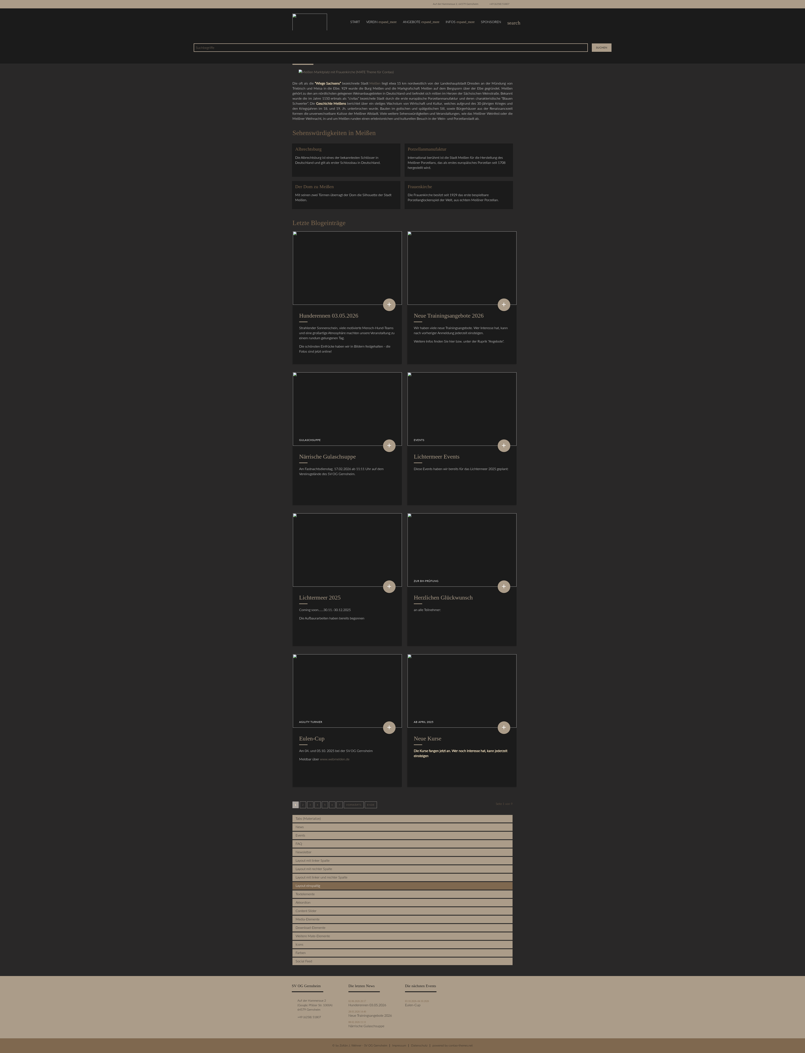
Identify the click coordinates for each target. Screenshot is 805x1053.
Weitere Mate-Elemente (313, 936)
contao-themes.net (461, 1045)
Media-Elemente (307, 919)
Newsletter (304, 852)
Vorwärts (353, 805)
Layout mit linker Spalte (313, 860)
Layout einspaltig (308, 885)
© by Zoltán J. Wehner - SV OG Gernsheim (359, 1045)
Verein (381, 22)
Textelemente (305, 894)
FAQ (299, 844)
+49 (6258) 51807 (499, 4)
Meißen (374, 83)
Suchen (601, 47)
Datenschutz (419, 1045)
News (300, 827)
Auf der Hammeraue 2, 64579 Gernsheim (455, 4)
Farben (301, 953)
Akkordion (303, 902)
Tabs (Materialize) (308, 818)
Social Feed (304, 961)
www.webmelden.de (334, 759)
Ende (371, 805)
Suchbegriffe (205, 48)
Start (355, 22)
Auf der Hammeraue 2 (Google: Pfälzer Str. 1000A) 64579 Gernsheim (314, 1005)
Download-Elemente (310, 927)
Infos (460, 22)
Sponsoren (491, 22)
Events (300, 835)
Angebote (421, 22)
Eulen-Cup (413, 1005)
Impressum (399, 1045)
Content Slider (306, 911)
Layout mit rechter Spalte (314, 869)
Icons (299, 944)
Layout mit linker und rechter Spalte (321, 877)
